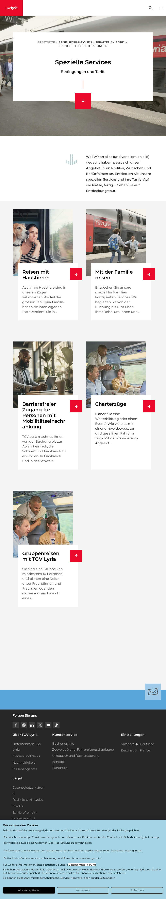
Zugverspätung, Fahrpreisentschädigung (83, 749)
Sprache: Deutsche (137, 744)
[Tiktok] (56, 725)
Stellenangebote (25, 769)
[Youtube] (48, 725)
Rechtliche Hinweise (28, 800)
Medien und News (26, 756)
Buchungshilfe (63, 743)
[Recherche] (150, 8)
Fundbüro (59, 768)
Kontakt (58, 762)
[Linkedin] (32, 725)
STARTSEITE (46, 42)
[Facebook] (16, 725)
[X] (40, 725)
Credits (18, 806)
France (145, 750)
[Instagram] (24, 725)
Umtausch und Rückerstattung (75, 756)
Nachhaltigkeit (24, 762)
